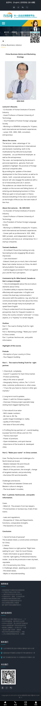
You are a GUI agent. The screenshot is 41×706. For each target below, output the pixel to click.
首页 (5, 705)
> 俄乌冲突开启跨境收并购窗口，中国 (12, 632)
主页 (7, 32)
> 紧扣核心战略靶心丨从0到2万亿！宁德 (13, 627)
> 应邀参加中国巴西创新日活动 (10, 598)
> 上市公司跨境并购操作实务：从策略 (12, 634)
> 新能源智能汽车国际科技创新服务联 (12, 590)
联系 (36, 705)
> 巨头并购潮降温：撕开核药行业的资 (12, 621)
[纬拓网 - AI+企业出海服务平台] (20, 17)
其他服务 (14, 32)
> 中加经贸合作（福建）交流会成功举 (12, 596)
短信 (25, 705)
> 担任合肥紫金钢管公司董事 (10, 603)
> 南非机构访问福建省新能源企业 (11, 601)
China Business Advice (28, 32)
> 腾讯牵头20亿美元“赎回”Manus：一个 (13, 619)
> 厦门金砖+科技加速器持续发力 (11, 605)
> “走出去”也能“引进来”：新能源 (11, 630)
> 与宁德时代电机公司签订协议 (10, 592)
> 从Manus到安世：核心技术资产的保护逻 (14, 623)
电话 (15, 705)
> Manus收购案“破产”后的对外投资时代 (13, 625)
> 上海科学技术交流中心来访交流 (11, 594)
